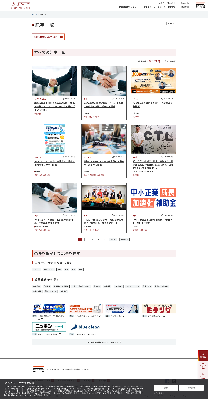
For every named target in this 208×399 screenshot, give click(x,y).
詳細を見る (158, 393)
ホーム (34, 14)
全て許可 (191, 388)
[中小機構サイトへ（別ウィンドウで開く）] (200, 5)
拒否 (166, 388)
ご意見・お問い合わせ (167, 3)
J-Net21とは (184, 3)
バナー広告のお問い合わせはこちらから (102, 342)
